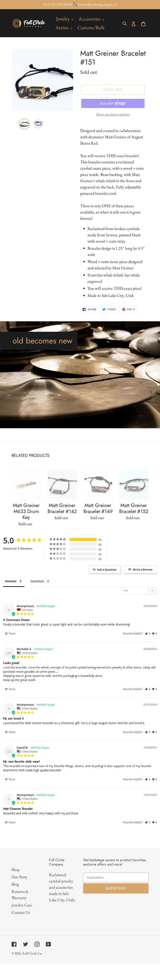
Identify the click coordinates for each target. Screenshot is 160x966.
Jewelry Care (21, 905)
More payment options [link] (113, 114)
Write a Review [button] (142, 569)
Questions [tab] (37, 581)
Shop (15, 869)
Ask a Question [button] (106, 569)
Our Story (19, 877)
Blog (15, 884)
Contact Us (20, 912)
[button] (147, 633)
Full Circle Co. (32, 953)
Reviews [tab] (10, 581)
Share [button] (11, 633)
